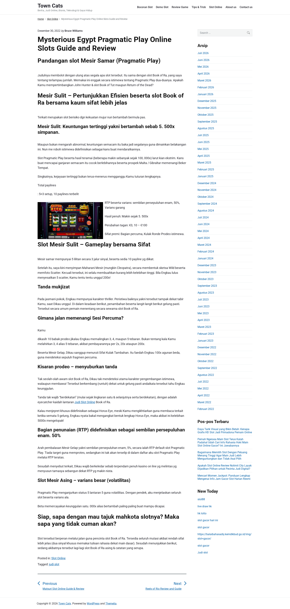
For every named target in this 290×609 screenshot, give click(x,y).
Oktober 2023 (205, 279)
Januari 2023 (205, 340)
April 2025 (204, 155)
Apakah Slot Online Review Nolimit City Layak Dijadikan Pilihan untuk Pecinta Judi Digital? (225, 467)
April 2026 (204, 73)
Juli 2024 (203, 217)
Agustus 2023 (206, 292)
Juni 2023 (203, 306)
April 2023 (204, 320)
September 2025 (207, 121)
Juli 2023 (203, 299)
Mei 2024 (203, 231)
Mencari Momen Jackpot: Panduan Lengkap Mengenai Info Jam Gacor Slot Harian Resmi (224, 477)
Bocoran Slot (145, 7)
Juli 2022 (203, 381)
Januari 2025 (205, 176)
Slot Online (215, 7)
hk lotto (202, 513)
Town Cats (64, 603)
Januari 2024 (205, 258)
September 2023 (207, 285)
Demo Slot (162, 7)
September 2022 (207, 368)
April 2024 (204, 238)
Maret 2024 (204, 244)
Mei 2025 (203, 149)
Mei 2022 (203, 388)
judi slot (54, 564)
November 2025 (207, 107)
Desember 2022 (207, 347)
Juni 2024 (203, 224)
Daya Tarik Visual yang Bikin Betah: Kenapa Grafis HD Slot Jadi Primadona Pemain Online (225, 431)
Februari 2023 (206, 333)
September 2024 (207, 203)
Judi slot (203, 552)
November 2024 (207, 190)
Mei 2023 (203, 313)
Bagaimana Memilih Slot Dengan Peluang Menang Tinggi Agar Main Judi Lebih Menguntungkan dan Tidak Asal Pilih (222, 455)
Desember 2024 (207, 183)
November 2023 (207, 272)
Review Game (180, 7)
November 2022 (207, 354)
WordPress (93, 603)
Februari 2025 (206, 169)
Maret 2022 (204, 402)
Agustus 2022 (206, 375)
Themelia (110, 603)
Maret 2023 (204, 327)
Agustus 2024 (206, 210)
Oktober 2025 (205, 114)
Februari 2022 (206, 409)
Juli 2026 (203, 53)
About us (231, 7)
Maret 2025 (204, 162)
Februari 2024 (206, 251)
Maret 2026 (204, 80)
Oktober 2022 (205, 361)
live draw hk (205, 506)
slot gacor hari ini (208, 520)
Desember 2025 (207, 101)
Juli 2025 (203, 135)
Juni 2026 (203, 60)
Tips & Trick (199, 7)
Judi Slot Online (85, 402)
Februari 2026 (206, 87)
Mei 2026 (203, 66)
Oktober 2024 (205, 196)
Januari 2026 (205, 94)
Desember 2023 (207, 265)
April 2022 (204, 395)
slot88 (201, 499)
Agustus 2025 (206, 128)
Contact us (246, 7)
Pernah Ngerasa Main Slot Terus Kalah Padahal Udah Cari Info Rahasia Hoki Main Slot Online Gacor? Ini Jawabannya (223, 442)
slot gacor (203, 527)
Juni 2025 (203, 142)
